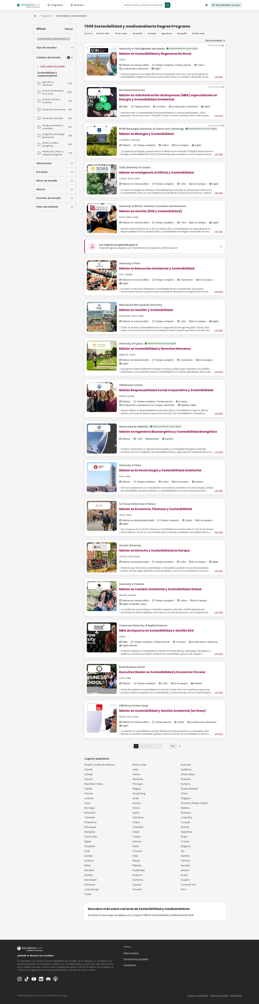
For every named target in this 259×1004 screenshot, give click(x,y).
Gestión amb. (198, 33)
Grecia (136, 807)
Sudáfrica (186, 769)
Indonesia (138, 817)
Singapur (186, 798)
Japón (135, 812)
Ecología (152, 33)
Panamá (137, 889)
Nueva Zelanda (189, 788)
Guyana (136, 884)
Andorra (137, 875)
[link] (71, 15)
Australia (186, 764)
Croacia (185, 841)
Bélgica (136, 788)
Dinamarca (90, 822)
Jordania (89, 860)
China (184, 793)
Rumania (186, 812)
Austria (136, 803)
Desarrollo (137, 33)
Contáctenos (130, 965)
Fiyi (182, 851)
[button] (53, 39)
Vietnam (185, 860)
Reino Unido (139, 764)
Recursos (78, 5)
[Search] (167, 5)
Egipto (88, 841)
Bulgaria (185, 846)
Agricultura (166, 33)
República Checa (93, 783)
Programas (57, 5)
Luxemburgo (91, 889)
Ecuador (185, 879)
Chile (87, 851)
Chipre (136, 822)
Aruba (184, 875)
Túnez (87, 894)
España (88, 769)
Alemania (137, 779)
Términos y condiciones (197, 995)
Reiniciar (69, 28)
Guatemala (138, 870)
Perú (183, 889)
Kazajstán (89, 846)
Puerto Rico (90, 836)
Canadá (88, 774)
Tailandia (89, 817)
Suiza (87, 803)
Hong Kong (138, 793)
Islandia (185, 855)
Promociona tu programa (136, 959)
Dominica (137, 879)
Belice (87, 865)
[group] (159, 33)
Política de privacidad (219, 995)
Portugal (137, 783)
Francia (88, 779)
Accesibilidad (236, 995)
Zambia (88, 875)
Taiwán (136, 836)
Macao (136, 860)
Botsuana (89, 812)
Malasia (185, 807)
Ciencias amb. (103, 33)
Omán (135, 831)
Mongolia (89, 831)
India (135, 855)
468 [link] (173, 746)
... (166, 746)
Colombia (137, 827)
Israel (135, 798)
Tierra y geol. (121, 33)
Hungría (185, 783)
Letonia (136, 841)
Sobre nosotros (131, 953)
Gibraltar (89, 870)
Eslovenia (89, 884)
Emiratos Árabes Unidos (194, 803)
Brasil (184, 836)
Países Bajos (188, 774)
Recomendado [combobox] (214, 40)
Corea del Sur (188, 884)
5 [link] (160, 746)
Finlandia (186, 779)
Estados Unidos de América (99, 764)
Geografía (182, 33)
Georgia (185, 865)
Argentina (186, 831)
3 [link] (148, 746)
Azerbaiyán (90, 879)
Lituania (88, 798)
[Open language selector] (206, 5)
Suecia (136, 774)
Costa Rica (186, 817)
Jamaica (185, 870)
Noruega (89, 807)
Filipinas (137, 865)
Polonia (88, 793)
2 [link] (142, 746)
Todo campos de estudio (52, 66)
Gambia (88, 855)
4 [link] (154, 746)
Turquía (185, 822)
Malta (135, 846)
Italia (135, 769)
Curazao (137, 851)
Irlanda (88, 788)
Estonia (185, 827)
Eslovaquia (90, 827)
